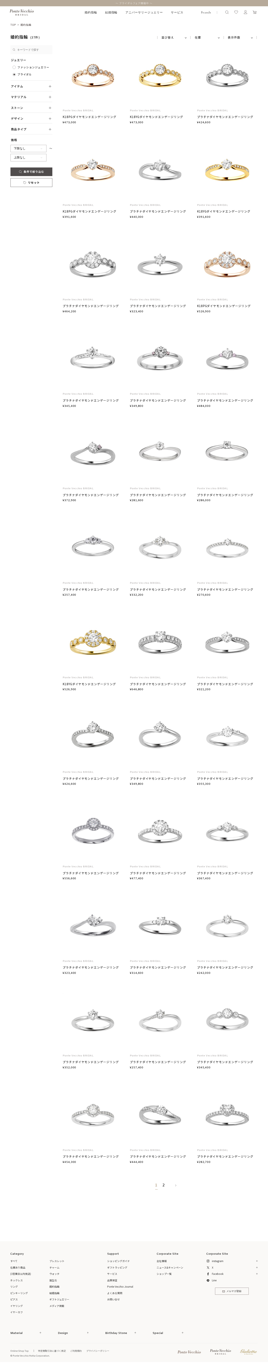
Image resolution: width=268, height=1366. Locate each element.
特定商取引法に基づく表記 (52, 1350)
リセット (34, 182)
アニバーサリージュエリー (144, 12)
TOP (13, 24)
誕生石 (53, 1280)
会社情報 (162, 1261)
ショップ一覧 (164, 1273)
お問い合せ (113, 1299)
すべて (14, 1261)
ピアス (14, 1299)
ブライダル (24, 74)
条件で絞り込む (34, 172)
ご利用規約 (76, 1350)
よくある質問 (114, 1293)
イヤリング (16, 1306)
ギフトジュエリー (59, 1299)
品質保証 (112, 1280)
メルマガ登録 (233, 1291)
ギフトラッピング (117, 1267)
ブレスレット (56, 1261)
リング (14, 1286)
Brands (206, 12)
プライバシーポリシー (97, 1350)
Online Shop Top (19, 1350)
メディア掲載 (56, 1306)
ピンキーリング (19, 1293)
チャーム (54, 1267)
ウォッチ (54, 1273)
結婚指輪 (111, 12)
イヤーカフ (16, 1312)
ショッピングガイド (118, 1261)
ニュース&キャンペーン (170, 1267)
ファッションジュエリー (33, 67)
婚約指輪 (91, 12)
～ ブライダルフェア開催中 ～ (134, 3)
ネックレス (16, 1280)
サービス (177, 12)
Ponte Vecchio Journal (120, 1286)
